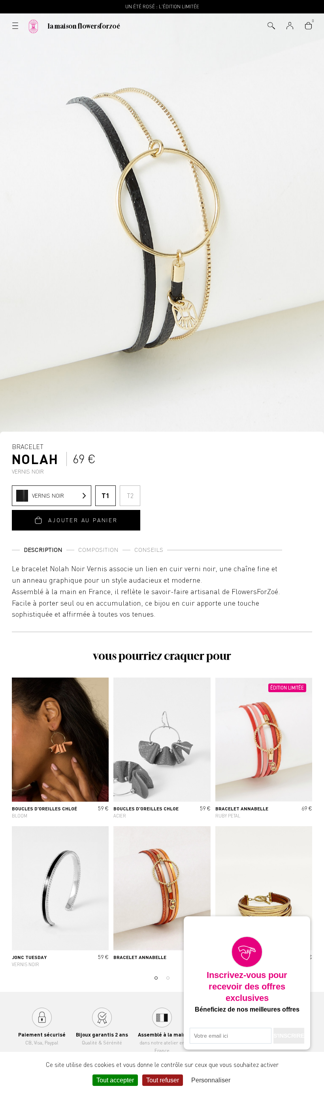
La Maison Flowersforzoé (84, 26)
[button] (156, 978)
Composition (98, 549)
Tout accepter (115, 1080)
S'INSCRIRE (288, 1036)
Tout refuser (162, 1080)
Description (43, 549)
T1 (105, 495)
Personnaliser (210, 1080)
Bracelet (35, 458)
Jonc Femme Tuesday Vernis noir (60, 898)
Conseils (148, 549)
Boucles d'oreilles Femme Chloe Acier (161, 749)
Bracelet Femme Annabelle (161, 898)
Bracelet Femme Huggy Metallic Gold (263, 898)
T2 (130, 496)
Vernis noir (48, 495)
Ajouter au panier (83, 520)
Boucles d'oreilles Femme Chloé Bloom (60, 749)
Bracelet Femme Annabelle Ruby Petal (263, 749)
